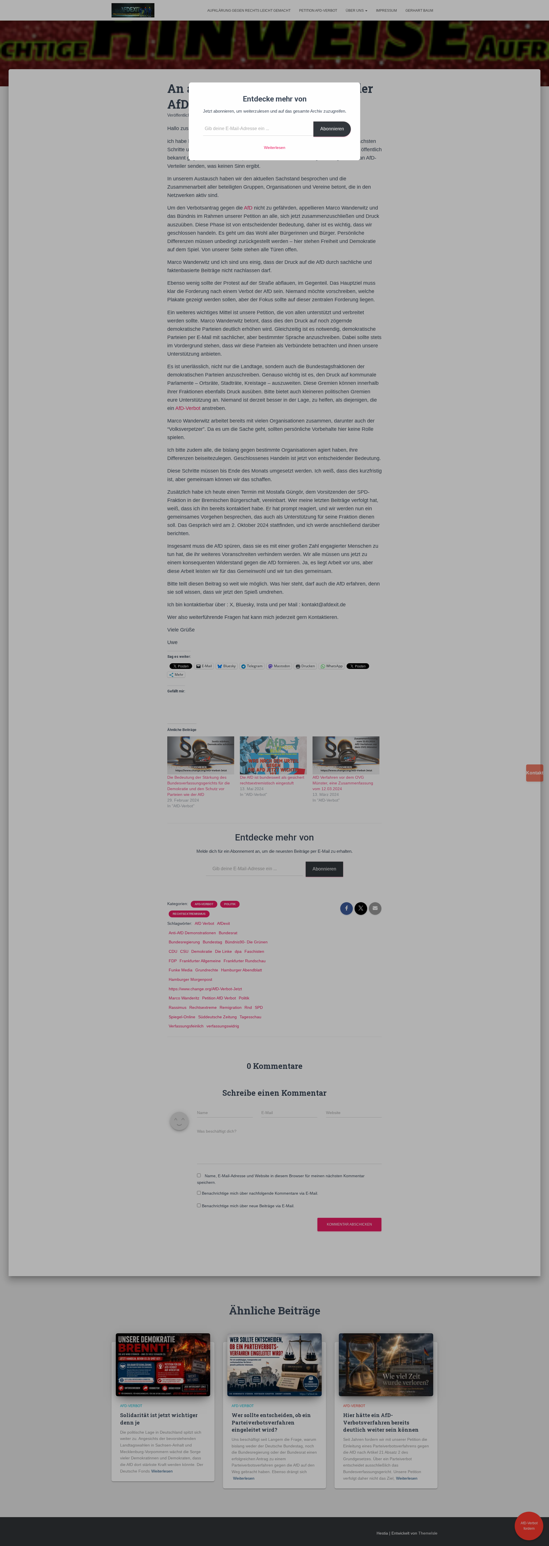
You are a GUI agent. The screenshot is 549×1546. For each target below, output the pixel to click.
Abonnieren (332, 128)
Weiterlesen (274, 147)
